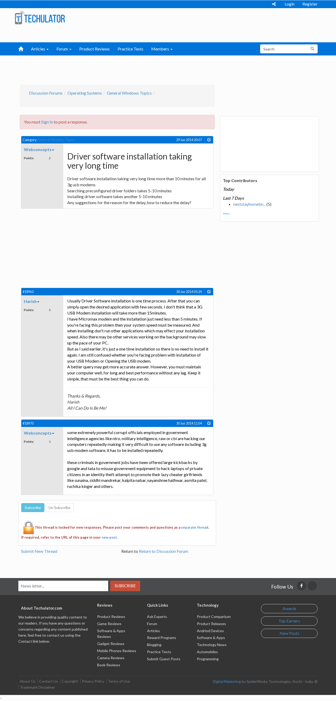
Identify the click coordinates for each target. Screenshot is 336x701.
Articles (153, 630)
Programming (208, 659)
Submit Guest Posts (163, 659)
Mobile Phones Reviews (116, 650)
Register (310, 4)
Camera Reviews (110, 658)
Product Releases (211, 623)
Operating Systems (84, 92)
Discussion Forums (45, 92)
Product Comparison (214, 616)
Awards (289, 608)
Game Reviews (109, 623)
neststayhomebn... (249, 204)
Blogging (154, 644)
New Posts (289, 633)
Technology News (212, 644)
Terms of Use (119, 681)
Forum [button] (62, 48)
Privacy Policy (93, 681)
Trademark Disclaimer (37, 687)
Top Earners (289, 620)
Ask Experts (157, 616)
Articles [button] (38, 48)
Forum (152, 623)
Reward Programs (161, 637)
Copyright (70, 681)
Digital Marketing (227, 681)
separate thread (194, 527)
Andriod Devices (210, 630)
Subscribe (125, 585)
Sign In (47, 121)
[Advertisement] (140, 68)
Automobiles (207, 652)
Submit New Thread (39, 551)
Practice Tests (130, 48)
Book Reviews (108, 665)
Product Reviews (94, 48)
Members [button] (160, 48)
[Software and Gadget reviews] (39, 17)
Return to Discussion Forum (163, 551)
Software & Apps (211, 637)
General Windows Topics (129, 92)
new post (109, 537)
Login (290, 4)
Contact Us (48, 681)
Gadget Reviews (110, 643)
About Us (27, 681)
